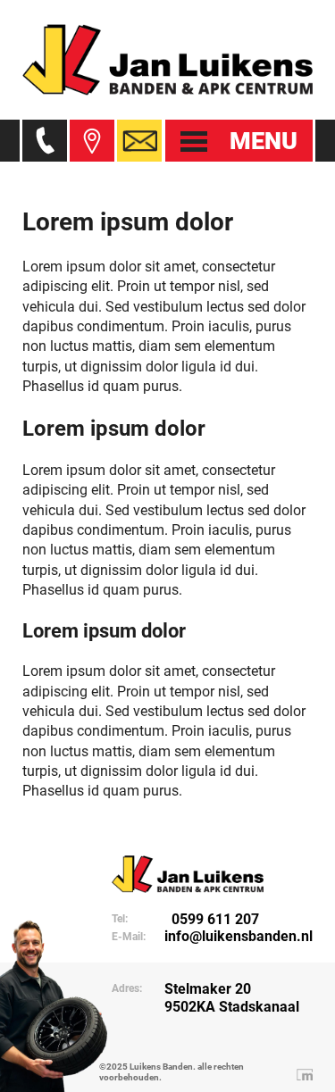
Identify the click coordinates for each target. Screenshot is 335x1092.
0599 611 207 (211, 919)
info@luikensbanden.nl (238, 936)
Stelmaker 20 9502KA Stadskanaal (231, 997)
